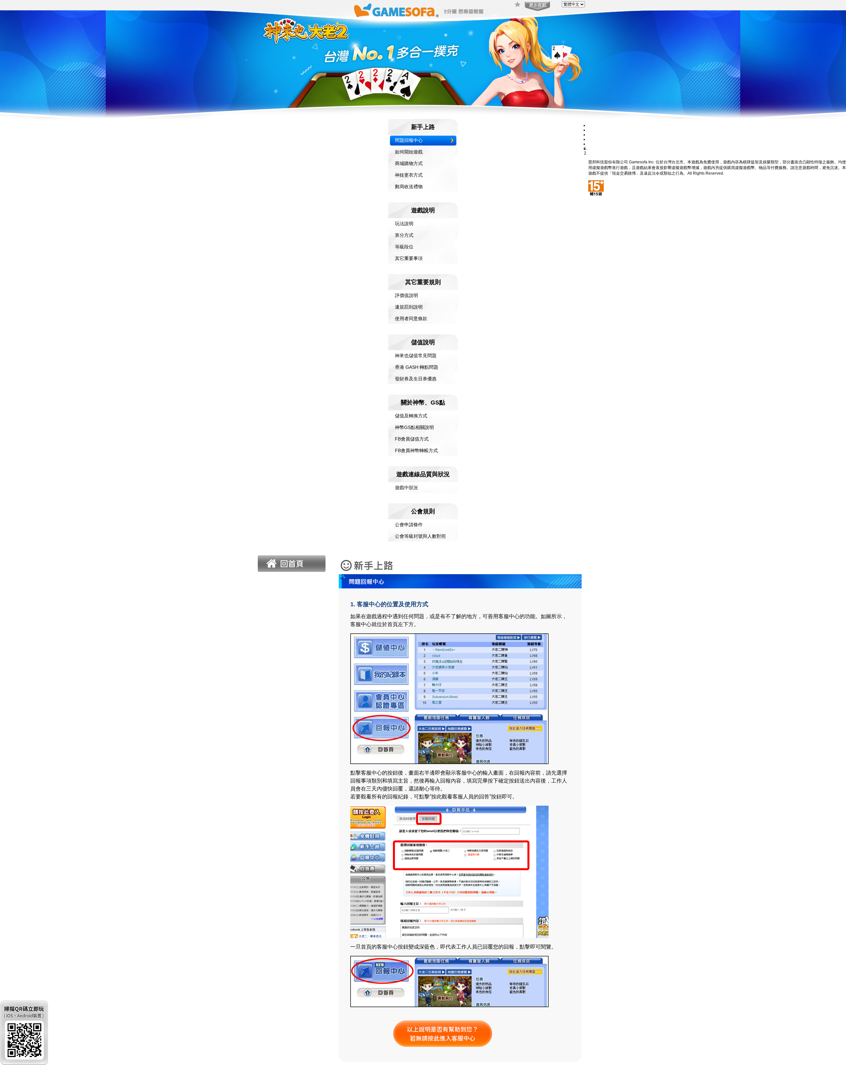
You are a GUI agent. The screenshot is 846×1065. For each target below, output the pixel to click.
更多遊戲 (536, 7)
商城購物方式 (409, 163)
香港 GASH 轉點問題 (416, 367)
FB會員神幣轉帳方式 (416, 450)
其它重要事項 (409, 258)
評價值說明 (406, 295)
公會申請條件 (409, 524)
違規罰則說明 (409, 307)
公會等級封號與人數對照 (420, 536)
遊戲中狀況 (406, 487)
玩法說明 (404, 223)
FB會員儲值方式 (412, 439)
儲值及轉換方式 (411, 415)
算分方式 (404, 235)
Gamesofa (396, 10)
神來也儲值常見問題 (416, 355)
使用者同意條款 (411, 318)
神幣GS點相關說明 (414, 427)
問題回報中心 (409, 140)
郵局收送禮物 (409, 186)
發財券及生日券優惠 (416, 378)
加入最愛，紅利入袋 (518, 5)
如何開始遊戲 (409, 151)
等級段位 (404, 246)
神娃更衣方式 (409, 175)
